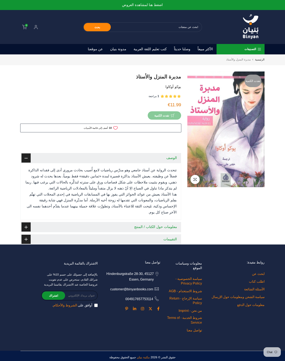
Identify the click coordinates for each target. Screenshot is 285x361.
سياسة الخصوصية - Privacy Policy (188, 281)
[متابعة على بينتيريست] (127, 308)
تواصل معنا (194, 330)
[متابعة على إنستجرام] (142, 308)
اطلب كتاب (257, 281)
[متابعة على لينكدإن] (134, 308)
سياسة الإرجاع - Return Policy (185, 301)
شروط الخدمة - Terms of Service (184, 320)
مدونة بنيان (118, 49)
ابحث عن (258, 274)
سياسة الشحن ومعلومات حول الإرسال (238, 297)
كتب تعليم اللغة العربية (150, 49)
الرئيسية (260, 59)
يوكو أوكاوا (173, 87)
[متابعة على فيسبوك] (158, 308)
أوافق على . (72, 305)
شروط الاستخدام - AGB (185, 291)
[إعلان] (142, 5)
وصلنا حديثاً (182, 49)
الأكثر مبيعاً (205, 49)
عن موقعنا (95, 49)
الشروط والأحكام (65, 305)
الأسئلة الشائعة (254, 289)
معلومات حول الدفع (251, 305)
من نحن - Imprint (190, 310)
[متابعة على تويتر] (150, 308)
